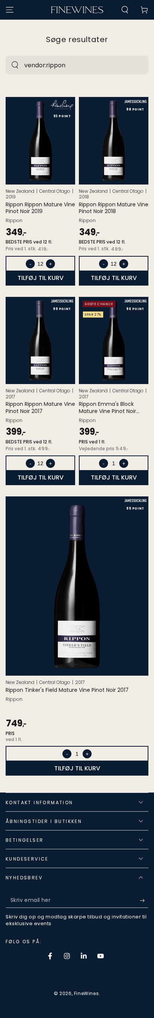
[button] (125, 9)
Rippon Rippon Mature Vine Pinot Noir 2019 (40, 208)
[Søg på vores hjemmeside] (15, 65)
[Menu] (9, 9)
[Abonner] (144, 900)
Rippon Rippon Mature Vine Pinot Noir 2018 (113, 208)
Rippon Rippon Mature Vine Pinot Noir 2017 (40, 407)
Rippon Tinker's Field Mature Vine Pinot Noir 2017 (67, 690)
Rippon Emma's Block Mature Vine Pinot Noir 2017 (107, 407)
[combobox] (69, 65)
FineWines (86, 993)
